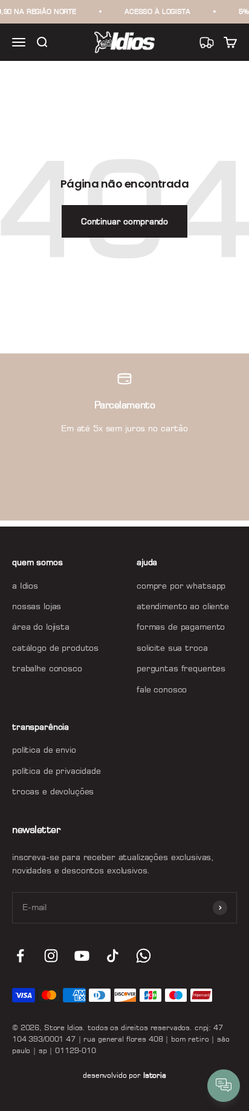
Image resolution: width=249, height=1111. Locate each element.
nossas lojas (36, 606)
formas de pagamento (181, 626)
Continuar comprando (124, 221)
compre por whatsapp (181, 585)
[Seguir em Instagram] (51, 956)
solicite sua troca (172, 647)
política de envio (44, 749)
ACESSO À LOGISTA (157, 11)
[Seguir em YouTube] (82, 956)
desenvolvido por (124, 1075)
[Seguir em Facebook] (20, 956)
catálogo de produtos (55, 647)
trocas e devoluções (53, 791)
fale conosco (162, 689)
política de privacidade (56, 770)
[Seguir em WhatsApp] (143, 956)
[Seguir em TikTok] (113, 956)
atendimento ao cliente (183, 606)
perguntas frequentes (181, 668)
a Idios (25, 585)
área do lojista (41, 626)
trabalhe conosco (47, 668)
